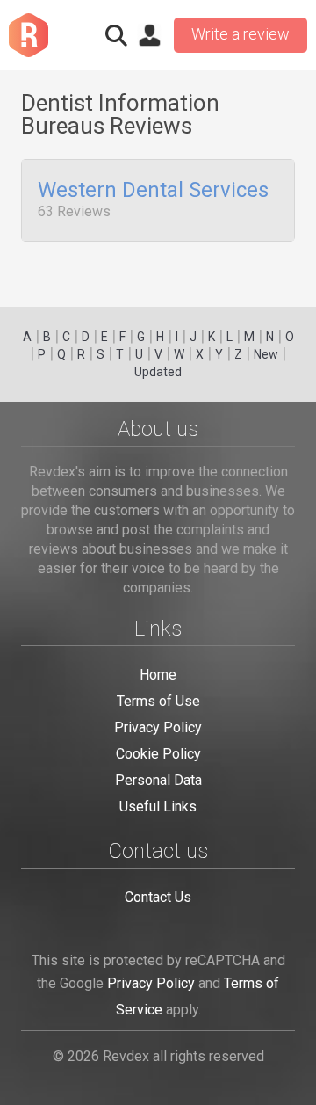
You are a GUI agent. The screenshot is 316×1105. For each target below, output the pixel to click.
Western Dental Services (153, 190)
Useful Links (158, 806)
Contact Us (158, 897)
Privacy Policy (158, 727)
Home (158, 674)
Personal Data (158, 780)
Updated (158, 372)
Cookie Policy (158, 753)
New (266, 354)
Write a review (240, 34)
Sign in (149, 35)
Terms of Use (158, 701)
